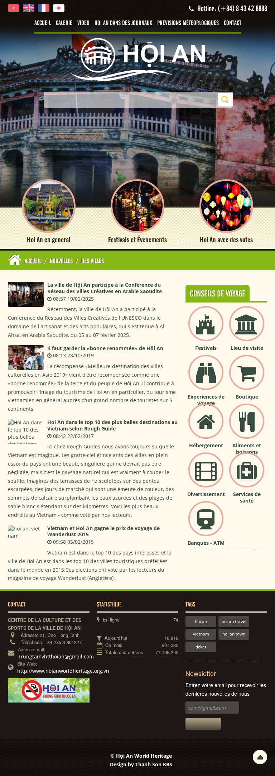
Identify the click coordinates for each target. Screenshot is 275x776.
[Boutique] (246, 378)
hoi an (201, 621)
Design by (141, 764)
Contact (232, 23)
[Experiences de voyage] (206, 378)
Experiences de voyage (206, 399)
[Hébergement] (206, 427)
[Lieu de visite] (246, 329)
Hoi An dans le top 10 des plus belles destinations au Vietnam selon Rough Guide (112, 425)
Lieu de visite (247, 347)
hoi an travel (234, 621)
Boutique (247, 396)
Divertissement (206, 494)
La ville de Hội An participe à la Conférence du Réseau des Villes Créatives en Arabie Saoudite (104, 288)
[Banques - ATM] (205, 524)
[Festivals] (206, 329)
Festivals (206, 347)
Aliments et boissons (246, 448)
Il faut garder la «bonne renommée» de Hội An (105, 348)
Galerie (64, 23)
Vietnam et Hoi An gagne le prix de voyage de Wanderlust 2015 (103, 531)
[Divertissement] (206, 475)
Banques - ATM (206, 542)
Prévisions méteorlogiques (188, 23)
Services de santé (247, 497)
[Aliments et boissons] (247, 427)
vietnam (201, 634)
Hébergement (206, 445)
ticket (201, 647)
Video (83, 23)
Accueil (42, 23)
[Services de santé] (247, 475)
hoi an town (233, 634)
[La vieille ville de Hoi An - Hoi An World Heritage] (137, 59)
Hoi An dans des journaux (123, 23)
